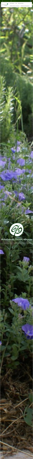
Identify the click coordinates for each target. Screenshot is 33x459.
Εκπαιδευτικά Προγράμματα (25, 5)
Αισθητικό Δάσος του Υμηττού (14, 5)
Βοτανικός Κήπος (20, 3)
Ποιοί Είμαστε (12, 3)
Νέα (16, 3)
